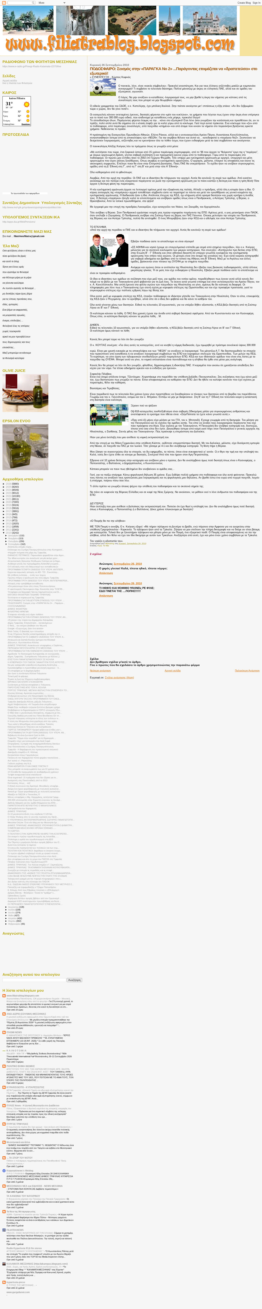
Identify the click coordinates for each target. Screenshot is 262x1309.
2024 (9, 490)
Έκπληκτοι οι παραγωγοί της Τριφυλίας (26, 597)
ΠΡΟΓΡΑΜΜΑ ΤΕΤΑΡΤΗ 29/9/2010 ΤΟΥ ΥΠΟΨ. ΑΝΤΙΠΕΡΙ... (36, 569)
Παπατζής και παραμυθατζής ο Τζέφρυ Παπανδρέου (32, 887)
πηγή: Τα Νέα (103, 546)
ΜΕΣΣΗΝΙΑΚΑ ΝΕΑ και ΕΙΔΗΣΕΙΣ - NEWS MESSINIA (35, 1186)
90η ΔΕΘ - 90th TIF (16, 1053)
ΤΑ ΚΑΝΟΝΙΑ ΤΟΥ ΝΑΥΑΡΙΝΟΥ (23, 1196)
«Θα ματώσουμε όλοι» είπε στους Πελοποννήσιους (31, 586)
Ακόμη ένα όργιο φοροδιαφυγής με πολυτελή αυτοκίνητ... (34, 789)
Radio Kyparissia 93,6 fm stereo (24, 1248)
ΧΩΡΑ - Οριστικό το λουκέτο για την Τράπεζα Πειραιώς (32, 1214)
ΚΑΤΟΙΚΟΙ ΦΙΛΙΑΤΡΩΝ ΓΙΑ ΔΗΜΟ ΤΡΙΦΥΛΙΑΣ (29, 595)
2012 (9, 526)
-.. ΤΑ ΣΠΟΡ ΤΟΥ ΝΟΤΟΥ (20, 1157)
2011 (9, 529)
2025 (9, 487)
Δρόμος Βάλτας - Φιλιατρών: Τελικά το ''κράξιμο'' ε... (31, 893)
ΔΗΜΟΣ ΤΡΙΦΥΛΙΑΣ (17, 811)
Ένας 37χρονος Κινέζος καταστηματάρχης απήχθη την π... (35, 634)
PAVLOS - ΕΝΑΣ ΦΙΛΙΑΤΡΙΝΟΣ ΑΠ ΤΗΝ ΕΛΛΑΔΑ (30, 1233)
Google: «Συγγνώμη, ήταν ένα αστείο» (25, 628)
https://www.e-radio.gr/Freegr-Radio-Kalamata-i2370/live (31, 66)
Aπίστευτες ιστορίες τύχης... (20, 547)
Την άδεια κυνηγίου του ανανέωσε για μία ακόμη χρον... (33, 558)
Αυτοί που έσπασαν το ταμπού (22, 845)
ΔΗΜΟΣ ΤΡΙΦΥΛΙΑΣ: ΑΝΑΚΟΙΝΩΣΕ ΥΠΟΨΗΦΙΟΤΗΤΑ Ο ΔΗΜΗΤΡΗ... (41, 825)
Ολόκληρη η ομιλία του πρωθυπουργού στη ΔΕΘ (30, 839)
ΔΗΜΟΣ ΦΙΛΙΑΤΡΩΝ (17, 609)
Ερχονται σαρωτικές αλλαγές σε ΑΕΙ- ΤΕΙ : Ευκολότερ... (33, 572)
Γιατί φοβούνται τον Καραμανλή (22, 808)
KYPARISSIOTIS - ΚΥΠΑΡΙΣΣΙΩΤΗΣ (25, 1087)
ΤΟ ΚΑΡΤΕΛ (13, 831)
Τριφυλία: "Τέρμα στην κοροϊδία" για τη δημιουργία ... (32, 738)
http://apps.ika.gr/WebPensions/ (18, 222)
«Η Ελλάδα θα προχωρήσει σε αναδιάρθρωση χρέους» (33, 772)
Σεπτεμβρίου (14, 544)
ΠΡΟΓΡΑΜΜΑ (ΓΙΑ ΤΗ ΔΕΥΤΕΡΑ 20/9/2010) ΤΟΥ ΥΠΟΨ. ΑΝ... (37, 732)
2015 (9, 517)
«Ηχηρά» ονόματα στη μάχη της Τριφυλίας (27, 552)
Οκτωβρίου (13, 541)
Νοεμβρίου (13, 538)
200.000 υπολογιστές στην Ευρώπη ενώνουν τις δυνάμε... (35, 800)
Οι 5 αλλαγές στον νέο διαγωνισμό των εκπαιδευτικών (33, 566)
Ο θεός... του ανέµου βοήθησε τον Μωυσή (27, 625)
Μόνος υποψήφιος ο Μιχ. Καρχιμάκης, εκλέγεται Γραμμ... (34, 797)
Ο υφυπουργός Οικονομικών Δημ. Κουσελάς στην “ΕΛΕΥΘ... (36, 589)
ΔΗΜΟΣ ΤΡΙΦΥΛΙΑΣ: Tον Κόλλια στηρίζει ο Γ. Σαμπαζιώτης (35, 865)
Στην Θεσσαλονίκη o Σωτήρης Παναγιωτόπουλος (31, 746)
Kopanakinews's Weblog (20, 1170)
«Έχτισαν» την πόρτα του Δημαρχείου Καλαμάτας (30, 620)
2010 (9, 532)
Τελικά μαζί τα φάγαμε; (18, 676)
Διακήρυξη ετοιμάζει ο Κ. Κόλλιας (23, 752)
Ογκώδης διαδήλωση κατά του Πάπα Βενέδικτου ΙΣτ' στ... (34, 716)
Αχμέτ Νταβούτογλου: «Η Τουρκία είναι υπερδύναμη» (32, 704)
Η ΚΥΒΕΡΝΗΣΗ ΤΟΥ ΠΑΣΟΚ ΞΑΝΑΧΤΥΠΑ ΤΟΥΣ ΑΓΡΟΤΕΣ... (37, 662)
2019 (9, 505)
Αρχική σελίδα (173, 670)
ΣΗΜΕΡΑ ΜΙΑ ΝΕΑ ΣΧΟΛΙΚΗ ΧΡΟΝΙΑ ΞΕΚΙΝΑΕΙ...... (32, 828)
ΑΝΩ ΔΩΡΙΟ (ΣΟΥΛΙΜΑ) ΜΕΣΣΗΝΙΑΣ (26, 1014)
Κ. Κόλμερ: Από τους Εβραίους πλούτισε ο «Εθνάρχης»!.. (34, 890)
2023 (9, 493)
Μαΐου (11, 915)
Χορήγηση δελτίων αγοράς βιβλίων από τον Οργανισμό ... (34, 898)
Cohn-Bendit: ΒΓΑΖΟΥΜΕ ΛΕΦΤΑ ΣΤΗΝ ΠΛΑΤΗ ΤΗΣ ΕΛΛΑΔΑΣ (37, 876)
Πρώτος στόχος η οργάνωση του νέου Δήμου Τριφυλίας (33, 578)
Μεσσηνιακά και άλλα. (18, 1142)
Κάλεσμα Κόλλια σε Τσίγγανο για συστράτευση (29, 727)
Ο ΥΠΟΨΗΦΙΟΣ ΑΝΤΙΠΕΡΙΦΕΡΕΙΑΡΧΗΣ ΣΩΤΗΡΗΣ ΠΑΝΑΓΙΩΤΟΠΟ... (41, 820)
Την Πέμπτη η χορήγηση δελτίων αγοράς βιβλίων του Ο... (34, 842)
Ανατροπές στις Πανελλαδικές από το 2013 (27, 780)
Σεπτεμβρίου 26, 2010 (128, 563)
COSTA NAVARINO (17, 606)
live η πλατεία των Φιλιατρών (17, 83)
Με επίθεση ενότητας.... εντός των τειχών (27, 575)
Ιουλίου (12, 910)
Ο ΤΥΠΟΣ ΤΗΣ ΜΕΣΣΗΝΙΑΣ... (21, 1285)
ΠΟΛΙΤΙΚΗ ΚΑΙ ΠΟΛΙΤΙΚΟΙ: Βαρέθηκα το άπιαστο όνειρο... (35, 851)
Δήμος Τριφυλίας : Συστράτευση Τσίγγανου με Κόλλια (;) (34, 656)
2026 (9, 483)
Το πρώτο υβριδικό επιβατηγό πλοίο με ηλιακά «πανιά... (33, 853)
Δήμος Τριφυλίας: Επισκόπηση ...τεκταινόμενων (30, 623)
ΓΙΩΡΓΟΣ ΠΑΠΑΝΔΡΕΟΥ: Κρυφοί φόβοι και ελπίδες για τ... (35, 730)
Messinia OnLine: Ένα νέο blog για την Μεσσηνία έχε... (33, 822)
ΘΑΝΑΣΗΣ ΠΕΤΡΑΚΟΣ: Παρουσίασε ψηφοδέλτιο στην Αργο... (36, 555)
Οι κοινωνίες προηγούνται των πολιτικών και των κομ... (33, 848)
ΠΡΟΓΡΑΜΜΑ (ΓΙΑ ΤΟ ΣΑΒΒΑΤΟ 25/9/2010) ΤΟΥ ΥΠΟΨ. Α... (36, 637)
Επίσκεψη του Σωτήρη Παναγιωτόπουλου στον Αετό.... (33, 856)
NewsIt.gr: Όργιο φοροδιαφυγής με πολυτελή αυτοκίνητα (34, 791)
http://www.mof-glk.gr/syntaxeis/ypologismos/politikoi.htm (31, 207)
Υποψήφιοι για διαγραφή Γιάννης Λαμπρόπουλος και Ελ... (34, 592)
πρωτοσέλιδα (19, 193)
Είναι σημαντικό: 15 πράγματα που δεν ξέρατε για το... (33, 777)
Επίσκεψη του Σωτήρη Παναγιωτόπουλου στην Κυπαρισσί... (36, 550)
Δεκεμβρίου (13, 535)
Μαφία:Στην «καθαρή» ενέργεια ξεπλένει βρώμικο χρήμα (34, 707)
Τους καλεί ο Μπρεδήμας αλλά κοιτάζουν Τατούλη (31, 724)
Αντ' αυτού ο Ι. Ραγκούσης (20, 760)
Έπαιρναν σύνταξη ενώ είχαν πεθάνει (25, 614)
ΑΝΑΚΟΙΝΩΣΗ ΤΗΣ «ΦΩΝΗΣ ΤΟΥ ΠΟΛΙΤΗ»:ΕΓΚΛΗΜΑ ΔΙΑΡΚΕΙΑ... (40, 873)
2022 (9, 496)
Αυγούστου (13, 907)
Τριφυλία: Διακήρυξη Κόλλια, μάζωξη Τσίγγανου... (30, 702)
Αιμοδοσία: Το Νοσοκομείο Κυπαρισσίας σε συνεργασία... (34, 654)
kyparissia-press (16, 1282)
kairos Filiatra (17, 98)
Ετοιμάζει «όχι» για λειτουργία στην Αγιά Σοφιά (29, 741)
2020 (9, 502)
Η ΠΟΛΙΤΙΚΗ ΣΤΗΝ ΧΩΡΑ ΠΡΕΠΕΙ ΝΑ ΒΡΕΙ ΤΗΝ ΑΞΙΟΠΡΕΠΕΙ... (38, 834)
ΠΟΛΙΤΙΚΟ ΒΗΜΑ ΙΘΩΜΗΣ (21, 1066)
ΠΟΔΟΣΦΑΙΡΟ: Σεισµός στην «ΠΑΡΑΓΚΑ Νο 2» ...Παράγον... (36, 603)
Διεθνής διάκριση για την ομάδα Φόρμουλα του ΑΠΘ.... (33, 803)
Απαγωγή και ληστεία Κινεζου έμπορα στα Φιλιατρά (31, 640)
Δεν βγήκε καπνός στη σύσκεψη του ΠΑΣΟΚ (28, 881)
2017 (9, 511)
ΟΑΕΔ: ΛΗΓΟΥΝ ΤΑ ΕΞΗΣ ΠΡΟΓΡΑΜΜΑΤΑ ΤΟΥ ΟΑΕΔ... (34, 699)
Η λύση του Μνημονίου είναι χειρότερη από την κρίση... (33, 721)
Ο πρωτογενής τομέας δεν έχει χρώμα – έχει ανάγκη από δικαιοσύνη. (39, 1127)
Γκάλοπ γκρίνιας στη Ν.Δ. (19, 763)
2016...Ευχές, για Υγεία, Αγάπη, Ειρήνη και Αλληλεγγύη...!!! (34, 1267)
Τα (12, 193)
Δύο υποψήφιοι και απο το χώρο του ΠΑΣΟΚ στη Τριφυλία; (35, 859)
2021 (9, 499)
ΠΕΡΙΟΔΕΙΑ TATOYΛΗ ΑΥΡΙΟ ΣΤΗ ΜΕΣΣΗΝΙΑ (29, 648)
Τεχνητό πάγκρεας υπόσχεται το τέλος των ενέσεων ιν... (34, 718)
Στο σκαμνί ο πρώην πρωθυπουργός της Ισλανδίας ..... (33, 836)
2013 (9, 523)
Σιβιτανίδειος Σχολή (17, 895)
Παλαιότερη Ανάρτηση (247, 670)
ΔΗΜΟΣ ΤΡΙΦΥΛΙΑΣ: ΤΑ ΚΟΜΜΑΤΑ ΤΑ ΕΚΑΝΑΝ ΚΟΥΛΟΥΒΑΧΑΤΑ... (39, 867)
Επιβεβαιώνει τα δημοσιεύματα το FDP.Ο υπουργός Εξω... (34, 710)
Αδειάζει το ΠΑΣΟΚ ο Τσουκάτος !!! (24, 794)
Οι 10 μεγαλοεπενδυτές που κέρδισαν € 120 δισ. (30, 814)
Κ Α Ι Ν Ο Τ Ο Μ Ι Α (16, 1050)
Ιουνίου (12, 912)
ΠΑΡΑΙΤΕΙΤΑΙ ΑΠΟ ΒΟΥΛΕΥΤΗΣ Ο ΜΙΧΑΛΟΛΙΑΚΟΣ (32, 805)
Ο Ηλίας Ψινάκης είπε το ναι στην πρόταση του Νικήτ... (33, 817)
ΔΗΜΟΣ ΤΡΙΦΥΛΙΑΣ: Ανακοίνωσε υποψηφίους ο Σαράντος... (36, 645)
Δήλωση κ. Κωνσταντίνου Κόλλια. (23, 642)
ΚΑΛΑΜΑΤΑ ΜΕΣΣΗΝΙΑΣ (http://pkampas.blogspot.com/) (37, 1264)
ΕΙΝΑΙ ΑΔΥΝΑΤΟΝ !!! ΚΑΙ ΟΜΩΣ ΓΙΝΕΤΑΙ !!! (28, 766)
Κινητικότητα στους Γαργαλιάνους (23, 755)
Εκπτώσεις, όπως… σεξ (19, 783)
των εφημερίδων (32, 193)
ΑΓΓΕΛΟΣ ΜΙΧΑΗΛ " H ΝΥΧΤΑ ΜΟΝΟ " (25, 1251)
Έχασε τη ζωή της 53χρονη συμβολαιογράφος (29, 679)
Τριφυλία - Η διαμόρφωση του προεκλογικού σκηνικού (33, 749)
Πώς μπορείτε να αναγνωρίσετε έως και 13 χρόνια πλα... (34, 769)
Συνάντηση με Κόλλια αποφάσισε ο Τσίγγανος (29, 685)
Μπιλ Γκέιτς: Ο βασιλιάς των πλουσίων (26, 631)
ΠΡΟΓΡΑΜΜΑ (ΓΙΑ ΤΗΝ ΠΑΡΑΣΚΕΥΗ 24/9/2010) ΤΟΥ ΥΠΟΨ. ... (38, 651)
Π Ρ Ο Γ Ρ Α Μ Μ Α (15, 1173)
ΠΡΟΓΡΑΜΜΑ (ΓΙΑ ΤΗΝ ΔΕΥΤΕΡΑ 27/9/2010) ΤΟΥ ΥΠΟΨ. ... (36, 600)
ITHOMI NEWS (14, 1032)
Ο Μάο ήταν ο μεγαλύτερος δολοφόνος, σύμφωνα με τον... (35, 713)
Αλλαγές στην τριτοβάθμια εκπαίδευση (25, 583)
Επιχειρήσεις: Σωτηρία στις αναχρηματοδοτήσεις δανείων (34, 744)
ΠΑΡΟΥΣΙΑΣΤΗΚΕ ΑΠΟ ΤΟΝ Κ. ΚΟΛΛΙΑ (27, 687)
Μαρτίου (12, 921)
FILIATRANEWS (15, 1230)
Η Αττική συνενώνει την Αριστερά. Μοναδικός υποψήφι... (34, 786)
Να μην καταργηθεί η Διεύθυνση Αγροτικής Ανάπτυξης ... (33, 665)
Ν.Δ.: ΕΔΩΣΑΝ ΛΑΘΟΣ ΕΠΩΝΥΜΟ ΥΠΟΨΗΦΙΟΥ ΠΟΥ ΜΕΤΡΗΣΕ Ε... (41, 884)
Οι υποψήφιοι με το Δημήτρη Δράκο (24, 671)
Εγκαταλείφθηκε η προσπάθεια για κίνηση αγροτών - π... (34, 668)
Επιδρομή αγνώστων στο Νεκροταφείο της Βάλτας (31, 696)
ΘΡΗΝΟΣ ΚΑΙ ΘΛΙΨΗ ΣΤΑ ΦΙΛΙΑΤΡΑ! (25, 682)
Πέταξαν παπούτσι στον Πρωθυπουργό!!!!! (27, 862)
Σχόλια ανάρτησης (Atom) (119, 677)
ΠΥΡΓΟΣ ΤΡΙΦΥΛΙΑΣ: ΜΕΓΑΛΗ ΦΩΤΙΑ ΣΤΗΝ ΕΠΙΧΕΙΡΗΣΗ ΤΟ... (38, 690)
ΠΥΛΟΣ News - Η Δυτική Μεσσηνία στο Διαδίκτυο (33, 1105)
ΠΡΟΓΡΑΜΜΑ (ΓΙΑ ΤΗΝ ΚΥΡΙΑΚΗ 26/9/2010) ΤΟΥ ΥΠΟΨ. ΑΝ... (37, 617)
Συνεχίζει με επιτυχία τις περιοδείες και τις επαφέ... (31, 870)
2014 (9, 520)
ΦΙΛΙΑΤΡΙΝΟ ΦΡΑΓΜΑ (18, 611)
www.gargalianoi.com (18, 1292)
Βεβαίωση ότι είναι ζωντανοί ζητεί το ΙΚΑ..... (27, 735)
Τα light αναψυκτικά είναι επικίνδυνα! (24, 774)
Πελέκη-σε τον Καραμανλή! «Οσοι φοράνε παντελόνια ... (34, 758)
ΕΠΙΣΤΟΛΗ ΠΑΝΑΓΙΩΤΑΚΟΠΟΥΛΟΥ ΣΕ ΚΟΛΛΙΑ (31, 659)
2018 (9, 508)
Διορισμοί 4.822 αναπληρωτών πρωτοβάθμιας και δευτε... (34, 901)
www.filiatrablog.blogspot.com (23, 995)
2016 (9, 514)
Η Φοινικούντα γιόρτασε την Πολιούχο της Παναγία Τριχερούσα (36, 1199)
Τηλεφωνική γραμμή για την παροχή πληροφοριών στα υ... (35, 879)
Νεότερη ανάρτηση (100, 670)
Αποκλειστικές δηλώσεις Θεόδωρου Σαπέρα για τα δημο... (35, 561)
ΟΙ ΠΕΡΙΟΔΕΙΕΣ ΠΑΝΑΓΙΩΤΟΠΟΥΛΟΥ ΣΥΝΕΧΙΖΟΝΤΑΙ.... (35, 904)
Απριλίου (12, 918)
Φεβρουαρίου (14, 924)
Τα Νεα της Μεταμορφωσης (21, 1211)
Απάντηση (106, 573)
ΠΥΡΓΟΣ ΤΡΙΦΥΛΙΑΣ (17, 1124)
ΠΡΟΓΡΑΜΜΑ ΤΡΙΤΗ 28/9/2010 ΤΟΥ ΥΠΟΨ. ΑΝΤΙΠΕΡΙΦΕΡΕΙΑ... (38, 580)
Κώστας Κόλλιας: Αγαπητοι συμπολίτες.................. (31, 693)
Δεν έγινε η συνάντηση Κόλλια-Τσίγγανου (27, 673)
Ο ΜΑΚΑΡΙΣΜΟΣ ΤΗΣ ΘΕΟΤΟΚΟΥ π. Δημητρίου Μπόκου (34, 1035)
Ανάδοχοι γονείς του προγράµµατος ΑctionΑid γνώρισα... (34, 564)
